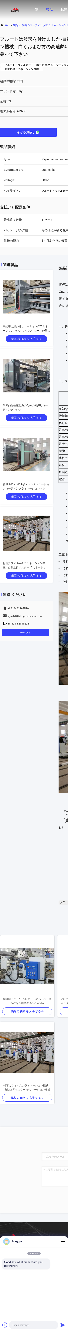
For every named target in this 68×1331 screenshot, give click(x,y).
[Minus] (62, 1241)
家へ (7, 25)
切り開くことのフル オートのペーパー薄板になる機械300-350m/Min (27, 1001)
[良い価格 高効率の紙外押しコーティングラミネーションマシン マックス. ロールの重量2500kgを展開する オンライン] (26, 296)
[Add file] (5, 1325)
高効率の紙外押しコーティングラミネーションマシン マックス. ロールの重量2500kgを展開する (26, 330)
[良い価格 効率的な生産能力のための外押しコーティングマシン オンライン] (26, 375)
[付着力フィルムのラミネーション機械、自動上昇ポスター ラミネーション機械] (27, 1052)
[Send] (63, 1325)
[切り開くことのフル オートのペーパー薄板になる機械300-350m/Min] (27, 966)
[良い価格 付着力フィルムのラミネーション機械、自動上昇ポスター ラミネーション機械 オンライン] (26, 533)
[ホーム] (15, 9)
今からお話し (26, 132)
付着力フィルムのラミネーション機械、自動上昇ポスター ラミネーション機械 (26, 567)
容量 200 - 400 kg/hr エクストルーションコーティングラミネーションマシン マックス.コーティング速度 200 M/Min (26, 488)
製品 (49, 10)
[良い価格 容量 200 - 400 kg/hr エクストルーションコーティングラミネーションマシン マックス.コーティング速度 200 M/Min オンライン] (26, 454)
